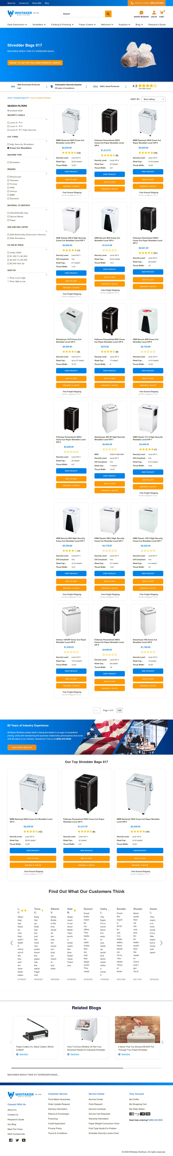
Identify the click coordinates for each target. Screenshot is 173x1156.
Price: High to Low (17, 281)
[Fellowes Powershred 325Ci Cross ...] (71, 418)
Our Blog (12, 1124)
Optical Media (16, 216)
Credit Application (56, 1123)
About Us (11, 3)
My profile (134, 1099)
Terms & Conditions (57, 1133)
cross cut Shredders (20, 148)
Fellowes (14, 180)
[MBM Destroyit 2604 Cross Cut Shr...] (71, 122)
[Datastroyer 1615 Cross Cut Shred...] (71, 321)
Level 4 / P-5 (15, 126)
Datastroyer (15, 177)
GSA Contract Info (16, 1134)
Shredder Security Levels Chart (104, 1133)
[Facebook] (11, 1140)
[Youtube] (24, 1140)
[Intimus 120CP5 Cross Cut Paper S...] (71, 621)
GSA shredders (17, 238)
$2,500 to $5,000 (18, 260)
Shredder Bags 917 (21, 98)
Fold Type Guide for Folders (102, 1128)
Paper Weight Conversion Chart (104, 1123)
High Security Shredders (21, 144)
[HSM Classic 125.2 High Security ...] (148, 520)
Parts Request (95, 1104)
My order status (137, 1109)
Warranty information (99, 1118)
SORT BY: (135, 99)
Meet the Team (15, 1129)
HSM (11, 187)
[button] (148, 153)
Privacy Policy (55, 1128)
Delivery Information (57, 1109)
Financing (53, 1118)
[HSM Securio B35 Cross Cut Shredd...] (148, 321)
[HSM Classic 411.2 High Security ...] (148, 418)
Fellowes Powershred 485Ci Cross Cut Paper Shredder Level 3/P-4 (109, 642)
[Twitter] (17, 1140)
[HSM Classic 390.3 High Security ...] (109, 520)
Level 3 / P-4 (15, 122)
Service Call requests (99, 1114)
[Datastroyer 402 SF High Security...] (109, 418)
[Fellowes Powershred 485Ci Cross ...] (109, 621)
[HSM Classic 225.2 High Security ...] (71, 219)
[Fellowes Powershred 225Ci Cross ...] (109, 122)
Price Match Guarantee (59, 1099)
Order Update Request (59, 1104)
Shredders (14, 162)
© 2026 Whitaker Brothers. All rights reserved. (144, 1152)
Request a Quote (16, 1119)
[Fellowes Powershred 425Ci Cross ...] (148, 219)
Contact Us (24, 3)
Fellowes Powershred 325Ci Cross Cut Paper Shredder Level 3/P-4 (71, 439)
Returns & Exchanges (58, 1114)
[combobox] (86, 14)
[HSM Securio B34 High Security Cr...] (71, 520)
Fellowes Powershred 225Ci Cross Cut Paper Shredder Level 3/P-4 (109, 142)
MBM (12, 195)
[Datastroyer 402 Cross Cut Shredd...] (148, 621)
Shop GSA (36, 3)
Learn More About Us (22, 747)
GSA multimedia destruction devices (27, 234)
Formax (13, 184)
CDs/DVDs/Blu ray (18, 213)
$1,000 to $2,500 (18, 256)
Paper (12, 220)
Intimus (13, 191)
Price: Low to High (17, 278)
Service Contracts (97, 1109)
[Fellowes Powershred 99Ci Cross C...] (109, 321)
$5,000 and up (16, 263)
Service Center (96, 1099)
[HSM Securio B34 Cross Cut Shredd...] (109, 219)
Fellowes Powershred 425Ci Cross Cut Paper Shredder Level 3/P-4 (147, 240)
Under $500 (15, 252)
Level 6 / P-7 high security (22, 130)
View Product (71, 172)
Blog (47, 3)
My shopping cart (138, 1104)
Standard (14, 198)
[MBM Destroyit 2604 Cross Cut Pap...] (148, 122)
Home (9, 98)
